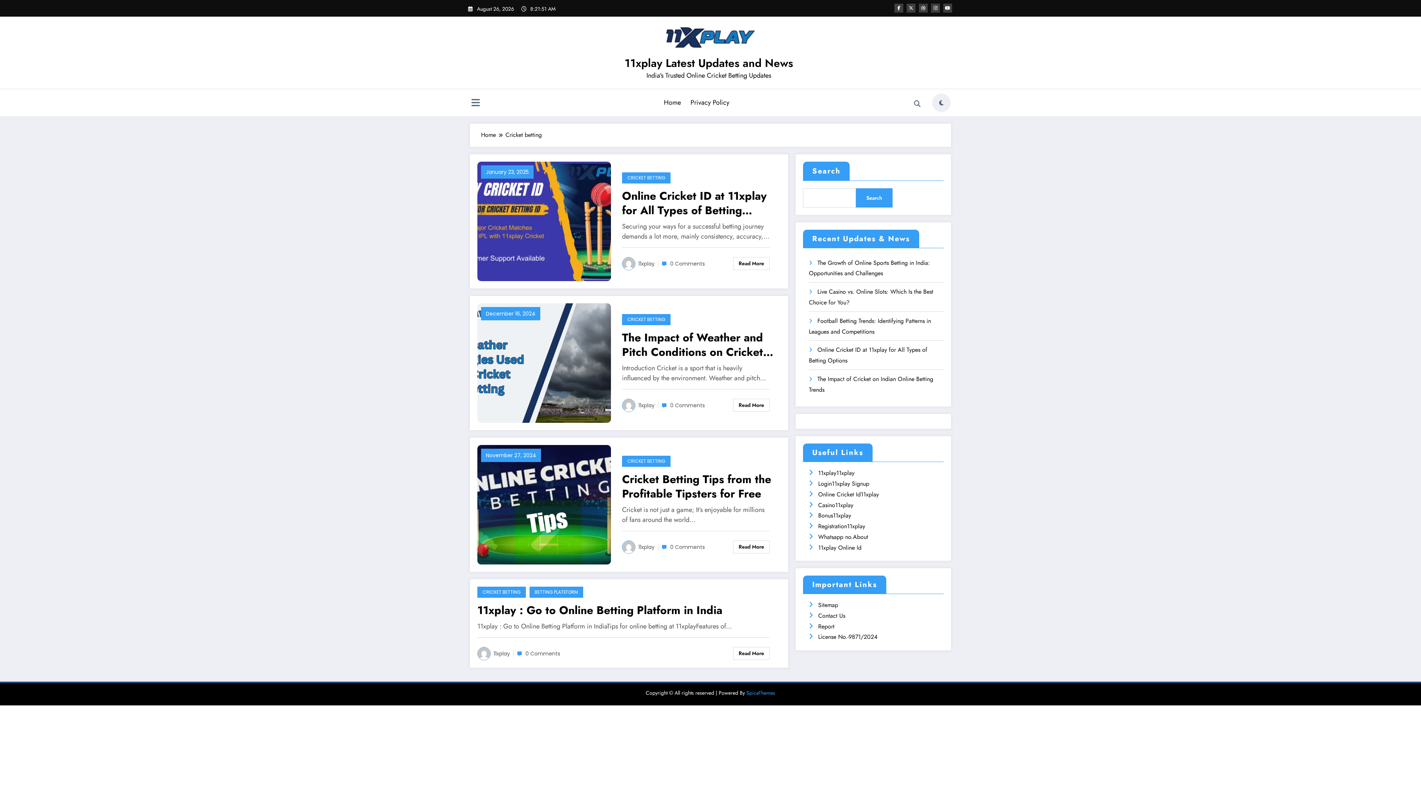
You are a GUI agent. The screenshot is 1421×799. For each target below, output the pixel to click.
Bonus (825, 515)
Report (826, 626)
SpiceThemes (760, 693)
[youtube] (947, 8)
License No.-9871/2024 (847, 637)
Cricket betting (646, 178)
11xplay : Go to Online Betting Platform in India (599, 610)
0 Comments (687, 263)
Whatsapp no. (835, 537)
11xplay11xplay (836, 473)
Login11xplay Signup (843, 483)
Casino (826, 505)
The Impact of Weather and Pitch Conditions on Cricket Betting (692, 344)
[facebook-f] (898, 8)
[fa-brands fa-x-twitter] (911, 8)
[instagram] (935, 8)
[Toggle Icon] (475, 103)
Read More (751, 263)
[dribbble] (923, 8)
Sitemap (828, 605)
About (860, 537)
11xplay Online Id (839, 547)
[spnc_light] (941, 103)
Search (826, 171)
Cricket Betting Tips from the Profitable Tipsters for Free (696, 486)
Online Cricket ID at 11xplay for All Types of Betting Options (694, 203)
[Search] (917, 104)
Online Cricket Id (839, 494)
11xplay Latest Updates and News (709, 63)
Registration (832, 526)
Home (672, 102)
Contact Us (831, 615)
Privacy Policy (710, 102)
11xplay (646, 263)
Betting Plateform (556, 592)
